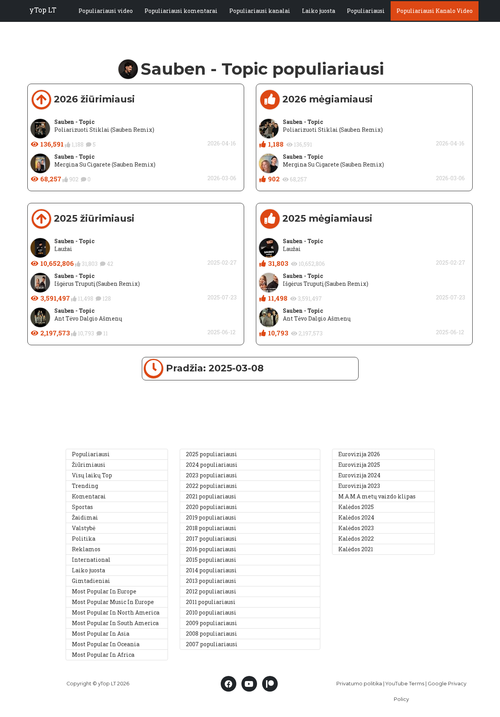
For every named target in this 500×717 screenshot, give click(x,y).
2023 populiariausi (211, 475)
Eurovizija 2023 (359, 485)
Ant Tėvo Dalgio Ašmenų (88, 318)
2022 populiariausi (211, 485)
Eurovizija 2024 (359, 475)
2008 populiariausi (211, 633)
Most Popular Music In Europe (113, 602)
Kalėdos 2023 (356, 528)
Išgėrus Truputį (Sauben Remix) (97, 283)
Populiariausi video (106, 10)
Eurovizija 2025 (359, 464)
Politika (83, 538)
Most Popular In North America (115, 612)
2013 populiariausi (211, 580)
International (91, 559)
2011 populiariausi (211, 602)
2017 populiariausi (211, 538)
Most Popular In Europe (104, 591)
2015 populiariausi (211, 559)
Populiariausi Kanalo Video (434, 10)
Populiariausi (366, 10)
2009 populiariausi (211, 623)
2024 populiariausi (212, 464)
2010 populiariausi (211, 612)
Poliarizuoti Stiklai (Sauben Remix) (104, 129)
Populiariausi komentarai (181, 10)
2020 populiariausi (211, 507)
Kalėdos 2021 (355, 549)
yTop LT (42, 9)
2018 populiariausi (211, 528)
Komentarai (89, 496)
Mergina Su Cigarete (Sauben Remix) (104, 164)
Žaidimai (85, 517)
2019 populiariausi (211, 517)
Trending (85, 485)
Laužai (63, 249)
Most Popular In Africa (103, 654)
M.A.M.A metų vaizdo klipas (377, 496)
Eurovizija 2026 (359, 454)
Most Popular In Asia (100, 633)
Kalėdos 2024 (356, 517)
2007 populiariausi (212, 644)
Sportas (82, 507)
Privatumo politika (359, 684)
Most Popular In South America (115, 623)
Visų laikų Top (92, 475)
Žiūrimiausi (88, 464)
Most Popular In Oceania (105, 644)
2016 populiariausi (211, 549)
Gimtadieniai (91, 580)
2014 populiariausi (211, 570)
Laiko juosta (318, 10)
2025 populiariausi (211, 454)
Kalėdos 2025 (356, 507)
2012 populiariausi (211, 591)
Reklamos (86, 549)
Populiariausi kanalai (259, 10)
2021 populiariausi (211, 496)
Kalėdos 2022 (356, 538)
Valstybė (83, 528)
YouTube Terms (405, 684)
